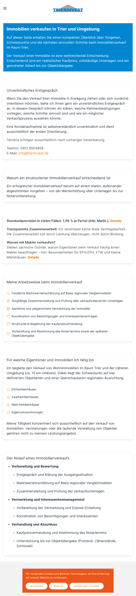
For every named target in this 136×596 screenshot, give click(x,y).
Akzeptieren (36, 586)
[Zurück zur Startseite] (68, 8)
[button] (5, 8)
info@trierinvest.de (33, 153)
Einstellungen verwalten (86, 586)
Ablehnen (58, 586)
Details (115, 221)
